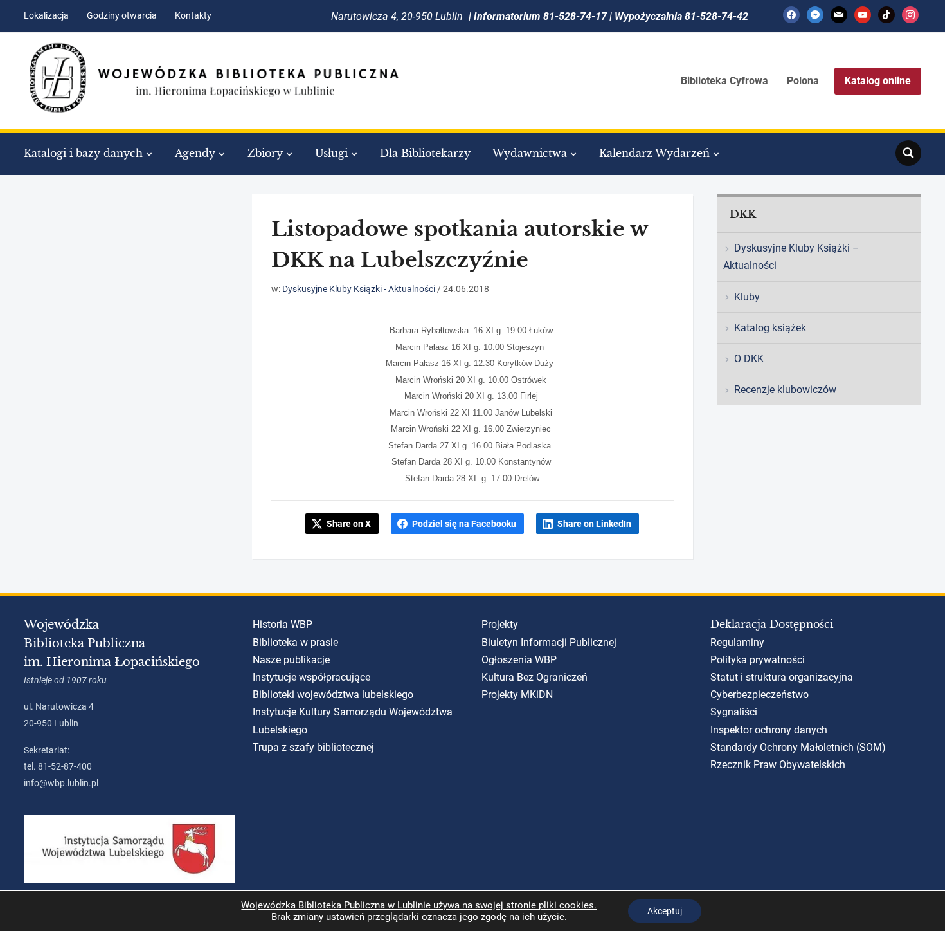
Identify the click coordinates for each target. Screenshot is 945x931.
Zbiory (265, 153)
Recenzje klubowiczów (785, 389)
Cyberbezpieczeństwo (759, 694)
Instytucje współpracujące (311, 677)
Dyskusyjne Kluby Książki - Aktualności (358, 289)
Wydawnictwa (529, 153)
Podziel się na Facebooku (464, 524)
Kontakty (193, 15)
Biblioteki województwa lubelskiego (333, 694)
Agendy (195, 153)
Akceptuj (664, 911)
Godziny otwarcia (122, 15)
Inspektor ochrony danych (768, 730)
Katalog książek (770, 328)
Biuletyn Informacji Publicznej (549, 642)
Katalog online (878, 81)
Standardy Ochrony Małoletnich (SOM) (798, 747)
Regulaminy (737, 642)
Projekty (500, 624)
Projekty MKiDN (517, 694)
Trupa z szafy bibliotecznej (313, 747)
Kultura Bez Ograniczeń (535, 677)
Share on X (349, 524)
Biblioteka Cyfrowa (724, 81)
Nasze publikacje (291, 660)
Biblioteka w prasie (295, 642)
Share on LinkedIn (594, 524)
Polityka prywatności (757, 660)
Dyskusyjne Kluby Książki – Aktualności (791, 257)
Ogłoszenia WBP (519, 660)
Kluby (747, 297)
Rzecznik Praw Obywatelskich (777, 765)
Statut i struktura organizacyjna (781, 677)
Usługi (331, 153)
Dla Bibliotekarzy (425, 153)
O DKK (749, 359)
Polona (803, 81)
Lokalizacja (46, 15)
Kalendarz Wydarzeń (654, 153)
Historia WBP (282, 624)
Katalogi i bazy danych (83, 153)
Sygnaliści (733, 712)
